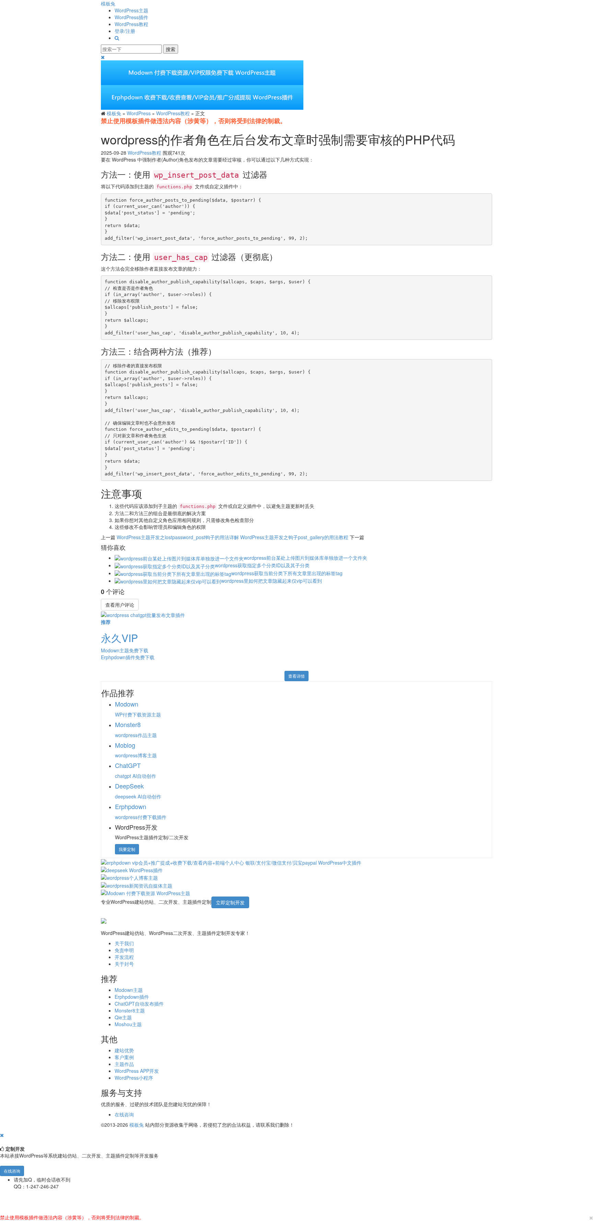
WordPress (139, 113)
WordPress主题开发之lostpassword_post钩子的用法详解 (178, 537)
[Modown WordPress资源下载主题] (145, 892)
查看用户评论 (119, 604)
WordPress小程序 (134, 1077)
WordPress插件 (131, 17)
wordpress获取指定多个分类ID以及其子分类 (262, 565)
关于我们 (124, 943)
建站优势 (124, 1050)
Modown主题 (129, 989)
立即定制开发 (230, 902)
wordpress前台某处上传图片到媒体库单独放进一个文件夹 (305, 557)
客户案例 (124, 1057)
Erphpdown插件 (132, 996)
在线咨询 (124, 1114)
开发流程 (124, 956)
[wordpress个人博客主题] (129, 877)
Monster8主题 (130, 1010)
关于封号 (124, 963)
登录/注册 (125, 30)
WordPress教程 (131, 24)
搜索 (170, 49)
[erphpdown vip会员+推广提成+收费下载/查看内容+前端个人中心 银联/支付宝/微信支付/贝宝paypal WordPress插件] (231, 861)
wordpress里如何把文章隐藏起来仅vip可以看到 (271, 580)
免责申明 (124, 950)
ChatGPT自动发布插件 (139, 1003)
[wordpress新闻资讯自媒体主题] (136, 884)
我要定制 (127, 849)
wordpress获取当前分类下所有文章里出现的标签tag (286, 573)
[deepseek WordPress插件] (132, 869)
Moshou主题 (128, 1024)
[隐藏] (2, 1134)
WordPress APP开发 (137, 1070)
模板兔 (108, 3)
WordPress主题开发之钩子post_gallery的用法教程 (294, 537)
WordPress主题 (131, 10)
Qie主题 (123, 1017)
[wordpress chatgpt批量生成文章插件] (143, 613)
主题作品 (124, 1063)
